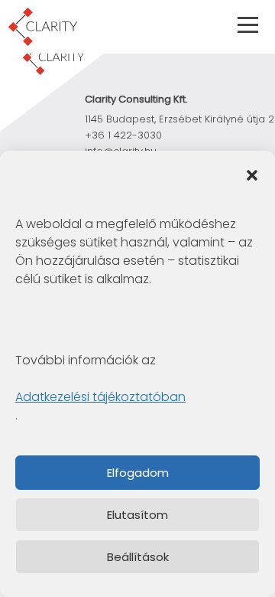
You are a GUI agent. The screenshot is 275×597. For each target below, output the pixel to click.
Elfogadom (138, 473)
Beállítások (138, 557)
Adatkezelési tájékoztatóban (100, 397)
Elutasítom (137, 515)
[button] (252, 173)
